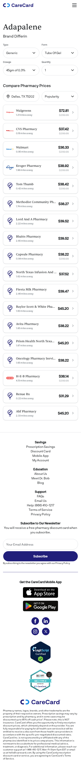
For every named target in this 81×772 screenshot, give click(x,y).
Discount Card (40, 451)
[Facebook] (35, 621)
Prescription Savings (40, 446)
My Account (40, 460)
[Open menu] (74, 5)
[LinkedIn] (46, 621)
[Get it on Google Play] (40, 606)
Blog (40, 482)
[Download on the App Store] (40, 592)
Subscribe (40, 556)
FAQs (40, 496)
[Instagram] (35, 631)
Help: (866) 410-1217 (40, 505)
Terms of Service (40, 509)
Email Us (41, 500)
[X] (46, 631)
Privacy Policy (40, 514)
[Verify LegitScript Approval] (40, 652)
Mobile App (40, 455)
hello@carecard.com (20, 752)
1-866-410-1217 (33, 749)
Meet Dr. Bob (40, 478)
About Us (40, 473)
